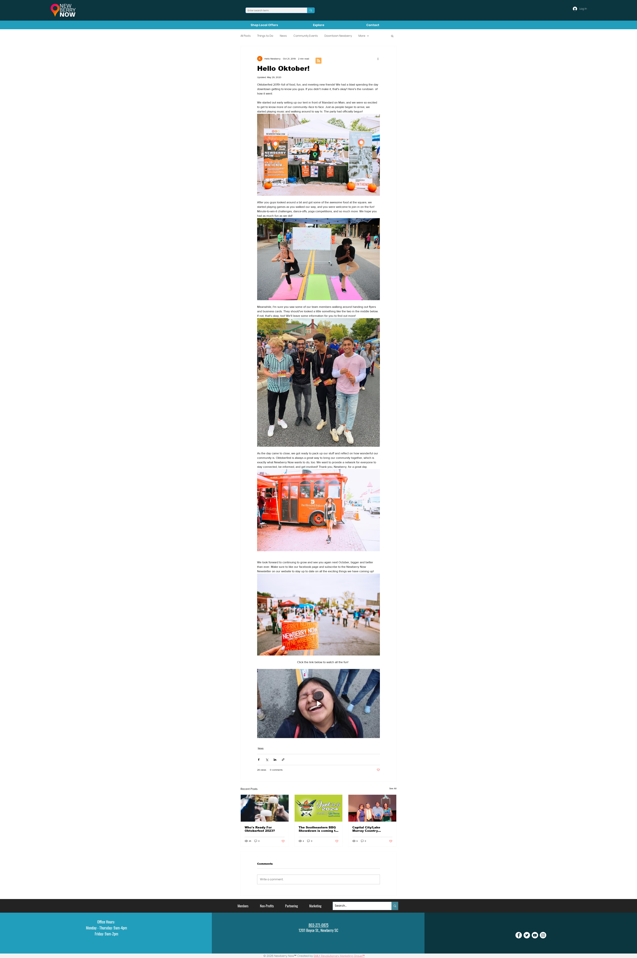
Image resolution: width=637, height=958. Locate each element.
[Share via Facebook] (258, 759)
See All (392, 788)
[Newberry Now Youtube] (535, 935)
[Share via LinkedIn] (275, 759)
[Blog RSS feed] (318, 61)
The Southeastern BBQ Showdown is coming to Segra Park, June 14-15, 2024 (318, 829)
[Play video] (318, 703)
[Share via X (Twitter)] (266, 759)
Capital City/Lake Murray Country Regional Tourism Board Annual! (371, 829)
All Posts (246, 36)
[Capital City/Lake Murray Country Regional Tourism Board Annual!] (372, 808)
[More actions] (378, 59)
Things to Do (265, 36)
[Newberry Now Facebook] (518, 935)
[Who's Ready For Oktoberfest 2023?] (265, 808)
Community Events (305, 36)
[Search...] (394, 906)
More (361, 36)
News (283, 36)
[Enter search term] (311, 10)
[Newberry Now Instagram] (543, 935)
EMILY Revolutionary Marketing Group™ (339, 956)
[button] (392, 36)
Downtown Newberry (338, 36)
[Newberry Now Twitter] (527, 935)
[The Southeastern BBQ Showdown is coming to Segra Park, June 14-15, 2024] (319, 808)
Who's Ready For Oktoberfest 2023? (260, 829)
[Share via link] (283, 759)
